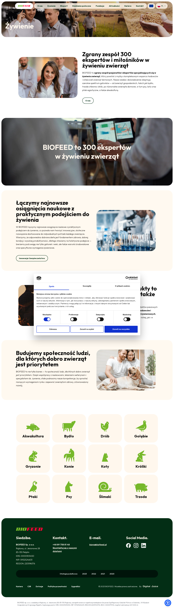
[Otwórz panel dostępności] (168, 603)
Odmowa (53, 329)
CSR (29, 586)
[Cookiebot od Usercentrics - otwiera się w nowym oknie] (127, 278)
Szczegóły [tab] (87, 286)
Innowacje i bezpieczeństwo (32, 258)
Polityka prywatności (57, 586)
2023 (84, 574)
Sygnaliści (75, 586)
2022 (93, 574)
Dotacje (39, 586)
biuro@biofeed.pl (98, 544)
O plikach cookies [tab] (122, 286)
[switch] (73, 319)
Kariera (19, 586)
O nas (88, 100)
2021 (103, 574)
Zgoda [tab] (51, 286)
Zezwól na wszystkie (121, 329)
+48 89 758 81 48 (61, 544)
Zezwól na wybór (87, 329)
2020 (112, 574)
